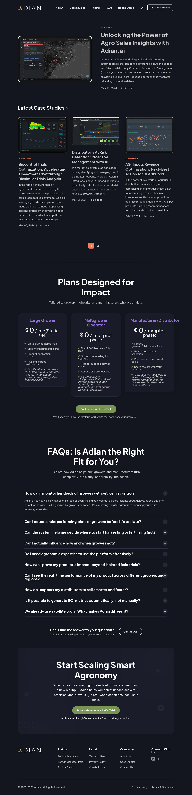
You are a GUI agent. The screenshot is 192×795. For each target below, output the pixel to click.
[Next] (105, 246)
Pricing (96, 7)
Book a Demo (65, 767)
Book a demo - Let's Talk (96, 409)
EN (142, 7)
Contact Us (130, 631)
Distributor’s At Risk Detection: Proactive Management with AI (90, 157)
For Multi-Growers (68, 756)
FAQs (109, 7)
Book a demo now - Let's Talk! (96, 710)
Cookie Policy (97, 767)
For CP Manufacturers (70, 761)
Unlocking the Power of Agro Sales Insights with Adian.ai (135, 42)
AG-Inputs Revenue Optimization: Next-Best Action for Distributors (147, 169)
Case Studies (77, 7)
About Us (125, 756)
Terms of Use (97, 756)
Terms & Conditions (163, 787)
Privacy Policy (97, 761)
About (59, 7)
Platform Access (160, 7)
